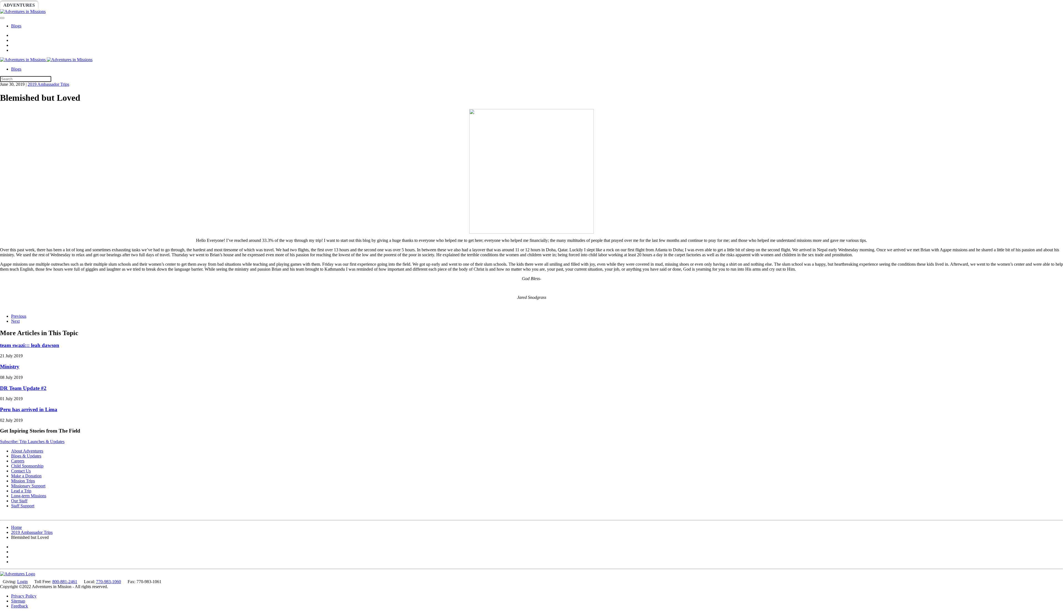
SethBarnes (96, 5)
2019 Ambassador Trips (48, 84)
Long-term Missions (28, 495)
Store (214, 5)
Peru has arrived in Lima (28, 409)
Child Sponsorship (27, 466)
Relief (166, 5)
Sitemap (18, 601)
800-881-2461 (64, 581)
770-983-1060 (108, 581)
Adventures (19, 5)
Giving (191, 5)
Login (22, 581)
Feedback (19, 606)
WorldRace (58, 5)
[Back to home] (23, 11)
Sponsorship (134, 5)
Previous (18, 316)
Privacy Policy (24, 596)
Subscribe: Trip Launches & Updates (32, 441)
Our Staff (19, 500)
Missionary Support (28, 485)
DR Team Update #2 (23, 388)
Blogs (16, 26)
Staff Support (22, 505)
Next (15, 321)
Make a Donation (26, 476)
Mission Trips (23, 480)
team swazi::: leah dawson (29, 345)
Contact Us (21, 471)
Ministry (9, 366)
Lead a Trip (21, 490)
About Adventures (27, 451)
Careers (17, 461)
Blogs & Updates (26, 456)
